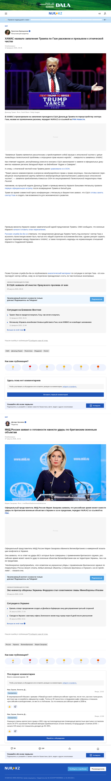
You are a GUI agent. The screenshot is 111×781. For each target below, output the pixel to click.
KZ (100, 13)
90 (13, 662)
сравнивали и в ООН (60, 169)
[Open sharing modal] (70, 748)
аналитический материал (59, 273)
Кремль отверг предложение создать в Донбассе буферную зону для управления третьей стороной (51, 608)
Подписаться (97, 299)
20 (30, 662)
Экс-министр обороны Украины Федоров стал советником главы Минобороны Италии (55, 590)
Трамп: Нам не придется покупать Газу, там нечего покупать (34, 315)
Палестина (28, 351)
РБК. (7, 513)
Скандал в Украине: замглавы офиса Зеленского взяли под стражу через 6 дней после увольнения (50, 616)
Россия (8, 644)
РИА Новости (78, 119)
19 (47, 662)
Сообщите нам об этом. (38, 341)
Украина (16, 644)
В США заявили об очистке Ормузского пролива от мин (37, 285)
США (7, 351)
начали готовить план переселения (29, 230)
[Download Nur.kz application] (55, 5)
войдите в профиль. (70, 386)
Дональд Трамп (16, 351)
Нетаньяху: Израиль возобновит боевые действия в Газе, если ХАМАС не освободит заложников (50, 322)
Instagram (96, 405)
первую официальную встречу (19, 188)
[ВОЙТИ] (105, 13)
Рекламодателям (98, 769)
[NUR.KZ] (55, 13)
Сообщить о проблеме (78, 769)
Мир (6, 26)
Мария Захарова (41, 644)
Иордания (38, 351)
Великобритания (27, 644)
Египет (46, 351)
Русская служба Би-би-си (16, 234)
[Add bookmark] (98, 749)
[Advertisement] (55, 136)
